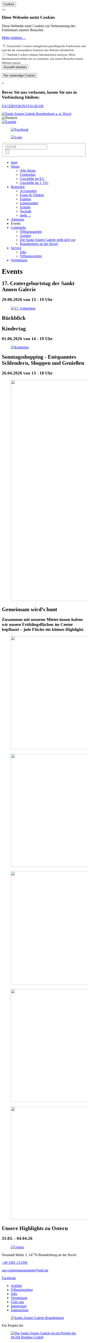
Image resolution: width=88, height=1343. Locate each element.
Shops (15, 166)
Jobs (23, 252)
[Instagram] (16, 137)
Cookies (9, 4)
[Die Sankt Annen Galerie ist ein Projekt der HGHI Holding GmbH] (44, 1337)
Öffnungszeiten (31, 232)
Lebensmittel (29, 203)
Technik (25, 211)
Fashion (25, 199)
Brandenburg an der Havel (39, 244)
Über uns (17, 1302)
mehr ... (25, 215)
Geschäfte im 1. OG (34, 183)
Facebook (9, 1278)
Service (16, 248)
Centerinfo (18, 227)
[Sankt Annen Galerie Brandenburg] (37, 1318)
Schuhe (25, 207)
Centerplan (27, 175)
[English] (9, 122)
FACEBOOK (12, 106)
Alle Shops (28, 170)
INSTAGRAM (32, 106)
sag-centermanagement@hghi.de (25, 1270)
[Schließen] (3, 9)
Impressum (18, 1306)
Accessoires (28, 191)
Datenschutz (19, 1310)
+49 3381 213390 (14, 1262)
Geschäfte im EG (32, 179)
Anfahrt (25, 236)
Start (14, 162)
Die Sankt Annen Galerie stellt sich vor (47, 240)
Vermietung (19, 260)
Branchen (18, 187)
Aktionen (17, 219)
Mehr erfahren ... (14, 38)
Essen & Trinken (32, 195)
